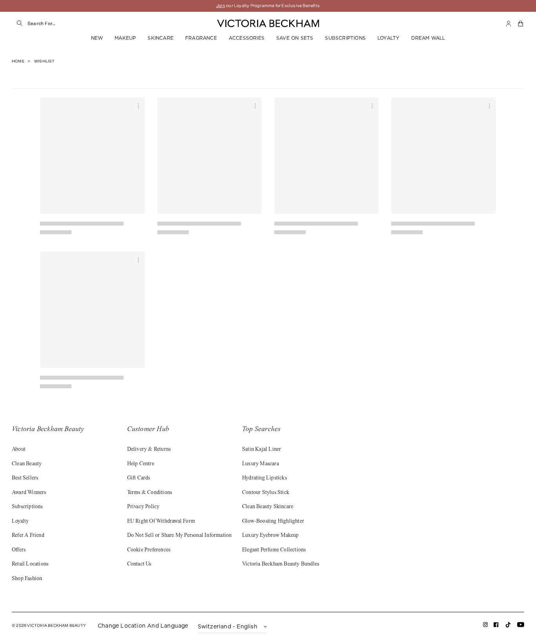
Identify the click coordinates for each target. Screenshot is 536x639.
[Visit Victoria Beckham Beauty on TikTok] (508, 627)
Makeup (125, 38)
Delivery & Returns (149, 449)
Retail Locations (30, 564)
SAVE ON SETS (294, 38)
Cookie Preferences (149, 550)
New (97, 38)
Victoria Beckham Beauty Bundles (280, 564)
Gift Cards (138, 478)
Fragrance (201, 38)
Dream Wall (428, 38)
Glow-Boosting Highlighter (273, 521)
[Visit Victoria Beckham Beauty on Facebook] (496, 626)
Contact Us (139, 564)
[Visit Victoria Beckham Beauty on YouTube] (520, 626)
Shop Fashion (27, 579)
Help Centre (140, 464)
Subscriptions (345, 38)
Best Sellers (25, 478)
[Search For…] (19, 23)
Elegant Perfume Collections (274, 550)
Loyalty (388, 38)
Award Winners (29, 493)
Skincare (160, 38)
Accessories (246, 38)
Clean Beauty (27, 464)
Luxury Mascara (260, 464)
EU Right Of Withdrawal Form (161, 521)
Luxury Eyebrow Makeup (270, 535)
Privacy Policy (143, 507)
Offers (19, 550)
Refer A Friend (28, 535)
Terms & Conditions (149, 493)
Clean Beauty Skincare (267, 507)
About (19, 449)
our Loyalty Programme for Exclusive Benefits (268, 6)
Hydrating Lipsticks (264, 478)
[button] (521, 23)
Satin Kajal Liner (261, 449)
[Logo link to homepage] (268, 23)
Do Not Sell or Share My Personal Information (179, 535)
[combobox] (106, 23)
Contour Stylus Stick (265, 493)
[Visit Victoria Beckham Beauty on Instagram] (485, 626)
